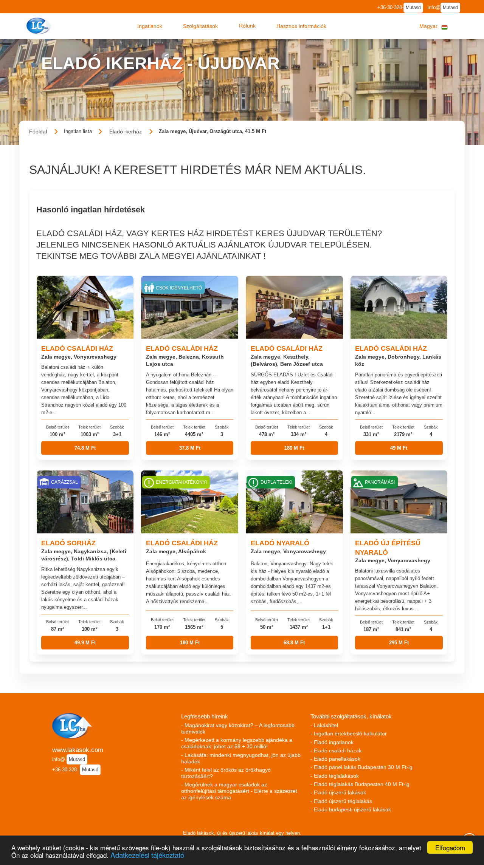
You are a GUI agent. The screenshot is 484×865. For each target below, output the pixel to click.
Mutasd (413, 7)
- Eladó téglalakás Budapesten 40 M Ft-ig (360, 784)
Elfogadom (450, 847)
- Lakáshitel (324, 725)
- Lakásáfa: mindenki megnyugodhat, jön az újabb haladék (241, 758)
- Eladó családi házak (335, 750)
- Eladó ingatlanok (332, 742)
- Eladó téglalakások (334, 776)
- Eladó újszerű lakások (338, 792)
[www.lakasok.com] (40, 25)
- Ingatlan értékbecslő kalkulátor (348, 733)
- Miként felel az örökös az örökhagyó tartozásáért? (226, 773)
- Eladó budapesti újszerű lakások (350, 809)
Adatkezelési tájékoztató (147, 855)
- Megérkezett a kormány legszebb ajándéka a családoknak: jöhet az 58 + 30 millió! (236, 743)
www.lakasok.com (77, 750)
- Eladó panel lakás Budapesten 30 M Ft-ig (361, 767)
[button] (150, 26)
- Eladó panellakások (335, 759)
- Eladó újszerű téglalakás (341, 801)
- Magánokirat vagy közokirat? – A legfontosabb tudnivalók (238, 728)
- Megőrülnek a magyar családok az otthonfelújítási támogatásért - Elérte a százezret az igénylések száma (239, 790)
